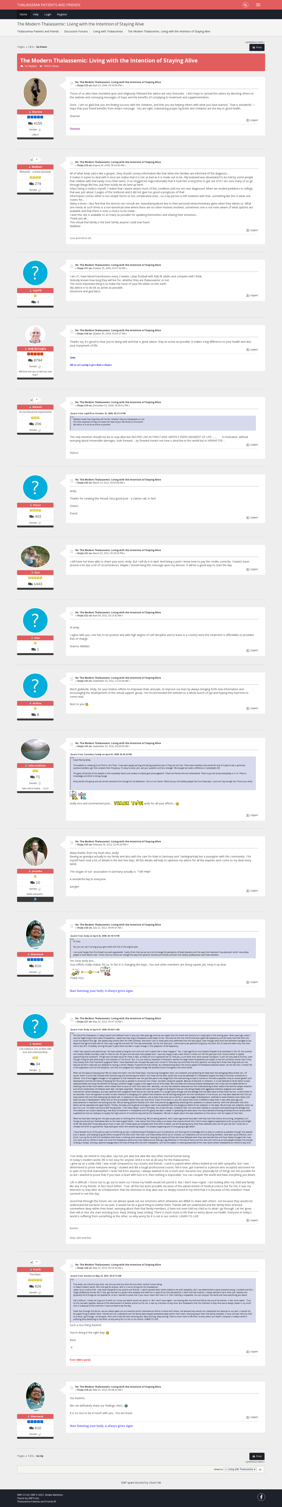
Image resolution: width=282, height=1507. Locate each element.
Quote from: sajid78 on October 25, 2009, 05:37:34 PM (97, 413)
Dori (37, 572)
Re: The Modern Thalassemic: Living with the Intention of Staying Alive (118, 82)
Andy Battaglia (37, 348)
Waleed (37, 407)
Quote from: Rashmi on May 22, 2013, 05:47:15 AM (95, 1276)
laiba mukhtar (37, 765)
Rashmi (37, 1043)
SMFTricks (33, 1498)
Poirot (37, 505)
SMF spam (127, 1482)
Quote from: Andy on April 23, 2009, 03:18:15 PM (94, 936)
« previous (251, 42)
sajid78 (37, 290)
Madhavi (37, 166)
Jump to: (218, 1469)
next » (261, 42)
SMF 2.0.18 (23, 1495)
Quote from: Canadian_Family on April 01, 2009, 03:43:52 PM (101, 754)
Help (36, 14)
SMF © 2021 (37, 1495)
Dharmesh (37, 954)
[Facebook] (261, 1498)
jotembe (37, 871)
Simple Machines (54, 1495)
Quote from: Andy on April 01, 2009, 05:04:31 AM (94, 1029)
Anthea (37, 703)
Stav (37, 638)
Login (47, 14)
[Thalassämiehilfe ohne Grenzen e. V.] (35, 899)
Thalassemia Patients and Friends (48, 4)
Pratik (37, 1269)
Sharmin (37, 111)
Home (23, 14)
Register (62, 14)
